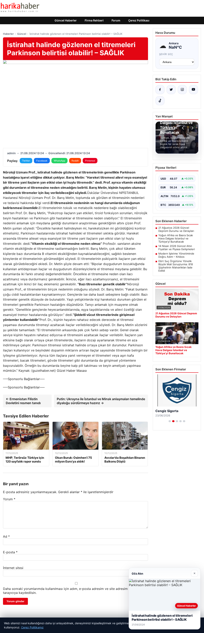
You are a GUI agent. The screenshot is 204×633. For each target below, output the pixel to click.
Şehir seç (166, 54)
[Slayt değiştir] (170, 421)
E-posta (10, 552)
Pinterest (90, 160)
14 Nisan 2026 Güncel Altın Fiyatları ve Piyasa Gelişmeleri (176, 247)
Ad (6, 536)
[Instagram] (182, 89)
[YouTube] (193, 89)
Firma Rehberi (94, 20)
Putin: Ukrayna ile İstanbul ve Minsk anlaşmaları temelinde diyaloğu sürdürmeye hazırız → (101, 401)
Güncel (21, 33)
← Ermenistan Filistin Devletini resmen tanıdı (23, 401)
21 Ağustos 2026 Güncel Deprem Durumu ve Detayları (176, 229)
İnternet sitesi (13, 568)
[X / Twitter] (171, 89)
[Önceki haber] (183, 128)
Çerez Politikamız (32, 627)
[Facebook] (160, 89)
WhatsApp (59, 160)
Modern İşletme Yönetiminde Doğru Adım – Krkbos (176, 255)
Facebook (41, 160)
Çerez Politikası (138, 20)
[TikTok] (160, 100)
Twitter (26, 160)
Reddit (75, 160)
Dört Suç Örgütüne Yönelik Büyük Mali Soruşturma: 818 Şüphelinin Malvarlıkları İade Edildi (175, 265)
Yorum (9, 499)
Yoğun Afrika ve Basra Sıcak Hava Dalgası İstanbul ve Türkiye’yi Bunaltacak (175, 238)
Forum (116, 20)
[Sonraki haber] (191, 128)
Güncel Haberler (66, 20)
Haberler (8, 33)
